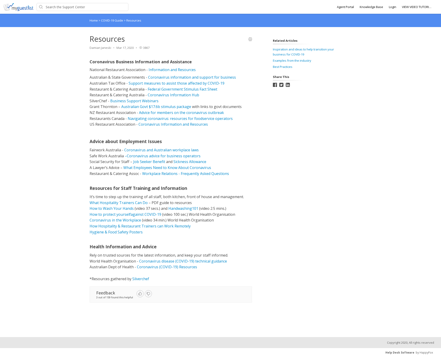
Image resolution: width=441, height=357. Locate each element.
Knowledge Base (371, 7)
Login (392, 7)
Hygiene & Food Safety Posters (116, 232)
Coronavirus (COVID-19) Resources (167, 266)
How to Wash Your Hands (112, 208)
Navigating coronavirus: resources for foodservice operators (180, 118)
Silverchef (140, 278)
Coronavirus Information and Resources (173, 124)
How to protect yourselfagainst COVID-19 (125, 214)
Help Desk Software (399, 352)
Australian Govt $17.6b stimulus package (156, 106)
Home (94, 20)
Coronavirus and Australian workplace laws (161, 149)
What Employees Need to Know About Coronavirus (167, 167)
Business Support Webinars (134, 100)
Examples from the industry (292, 60)
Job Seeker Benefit (149, 161)
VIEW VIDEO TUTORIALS (417, 7)
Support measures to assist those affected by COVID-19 (176, 83)
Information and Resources (172, 69)
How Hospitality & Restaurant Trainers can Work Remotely (140, 226)
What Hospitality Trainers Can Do (119, 202)
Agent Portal (345, 7)
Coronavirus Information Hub (173, 94)
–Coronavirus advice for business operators (163, 155)
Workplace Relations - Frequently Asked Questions (185, 173)
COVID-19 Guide (112, 20)
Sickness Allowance (189, 161)
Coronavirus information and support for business (192, 77)
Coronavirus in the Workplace (115, 220)
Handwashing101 (183, 208)
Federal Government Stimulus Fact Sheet (182, 89)
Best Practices (282, 67)
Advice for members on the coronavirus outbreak (181, 112)
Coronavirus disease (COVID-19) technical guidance (183, 261)
